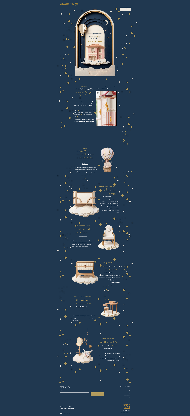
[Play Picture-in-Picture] (112, 124)
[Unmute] (100, 124)
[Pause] (98, 124)
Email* (61, 390)
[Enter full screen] (115, 124)
